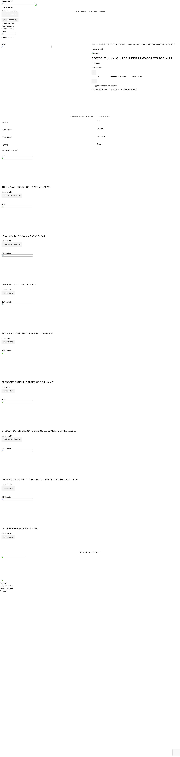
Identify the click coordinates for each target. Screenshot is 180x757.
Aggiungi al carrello (118, 77)
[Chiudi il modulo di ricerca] (2, 2)
